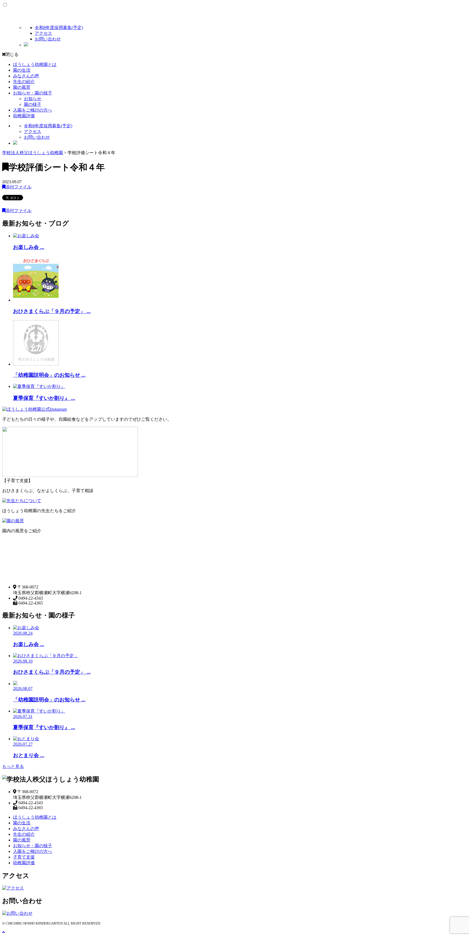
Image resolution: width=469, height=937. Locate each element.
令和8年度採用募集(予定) (59, 27)
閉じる (11, 54)
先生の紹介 (24, 81)
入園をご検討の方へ (32, 110)
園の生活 (21, 70)
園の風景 (21, 87)
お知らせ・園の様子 (32, 93)
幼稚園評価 (24, 115)
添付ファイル (18, 187)
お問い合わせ (48, 39)
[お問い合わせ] (17, 913)
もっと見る (13, 766)
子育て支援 (24, 857)
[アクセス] (13, 888)
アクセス (43, 33)
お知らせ (32, 98)
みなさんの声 (26, 76)
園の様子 (32, 104)
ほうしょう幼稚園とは (34, 64)
